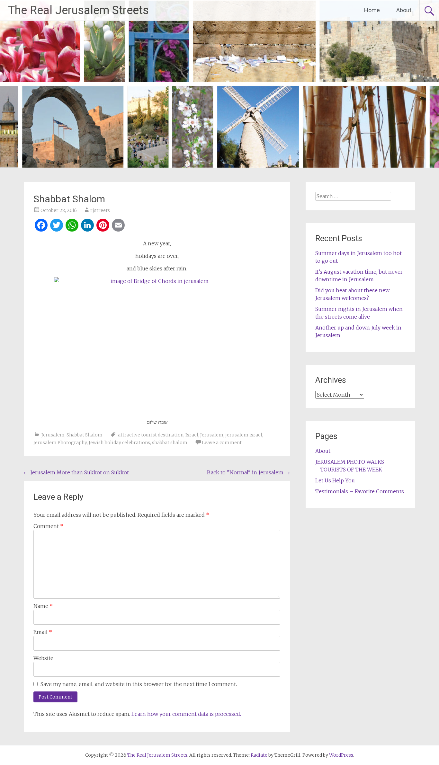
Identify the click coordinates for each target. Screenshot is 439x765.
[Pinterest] (103, 226)
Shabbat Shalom (85, 435)
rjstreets (100, 210)
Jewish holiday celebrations (119, 442)
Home (372, 10)
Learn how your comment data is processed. (186, 714)
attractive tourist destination (151, 435)
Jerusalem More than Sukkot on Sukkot (76, 472)
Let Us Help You (335, 480)
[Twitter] (56, 226)
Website (43, 658)
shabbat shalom (169, 442)
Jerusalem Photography (60, 442)
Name (43, 606)
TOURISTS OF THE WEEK (351, 469)
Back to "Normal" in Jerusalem (248, 472)
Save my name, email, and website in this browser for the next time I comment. (138, 684)
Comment (48, 526)
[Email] (118, 226)
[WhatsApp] (72, 226)
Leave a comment (222, 442)
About (403, 10)
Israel (191, 435)
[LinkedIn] (87, 226)
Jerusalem (53, 435)
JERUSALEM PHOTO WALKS (349, 462)
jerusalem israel (243, 435)
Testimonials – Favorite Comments (359, 491)
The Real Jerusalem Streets (78, 10)
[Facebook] (41, 226)
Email (42, 632)
